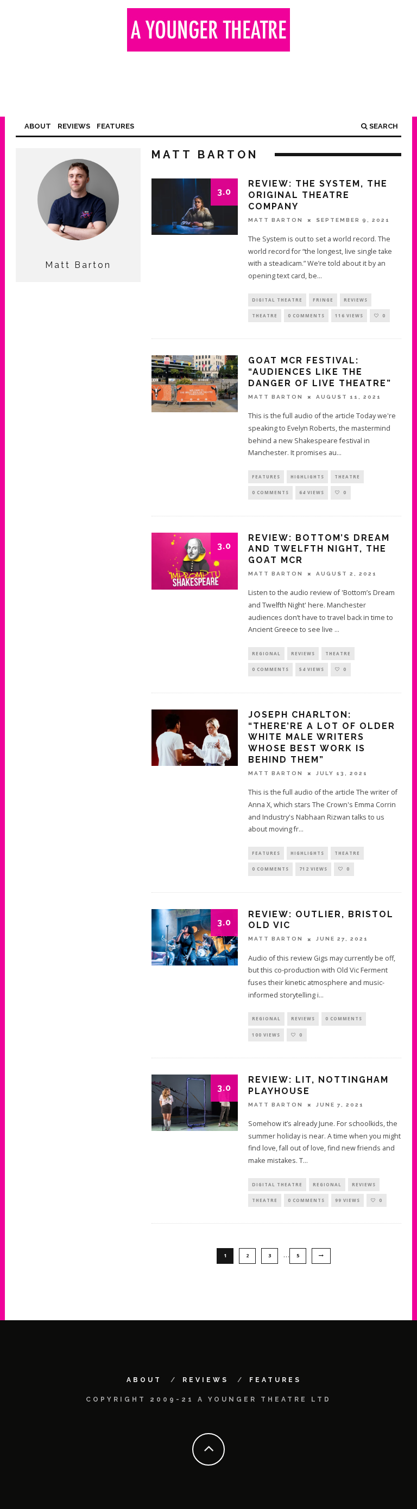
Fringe (323, 300)
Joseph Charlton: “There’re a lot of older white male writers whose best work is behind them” (321, 737)
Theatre (264, 315)
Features (115, 126)
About (37, 126)
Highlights (307, 476)
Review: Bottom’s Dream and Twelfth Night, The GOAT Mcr (319, 549)
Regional (266, 653)
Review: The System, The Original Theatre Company (318, 195)
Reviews (74, 126)
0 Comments (306, 315)
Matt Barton (275, 220)
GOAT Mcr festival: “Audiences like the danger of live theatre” (319, 371)
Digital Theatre (277, 300)
